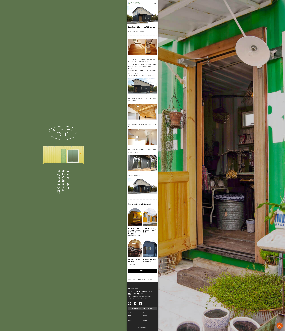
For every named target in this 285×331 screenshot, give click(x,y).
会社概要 (145, 317)
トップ (129, 312)
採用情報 (145, 320)
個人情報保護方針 (131, 323)
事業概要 (130, 315)
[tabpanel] (63, 165)
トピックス (145, 312)
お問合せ (130, 320)
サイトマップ (145, 323)
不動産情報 (130, 317)
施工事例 (145, 315)
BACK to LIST (142, 271)
